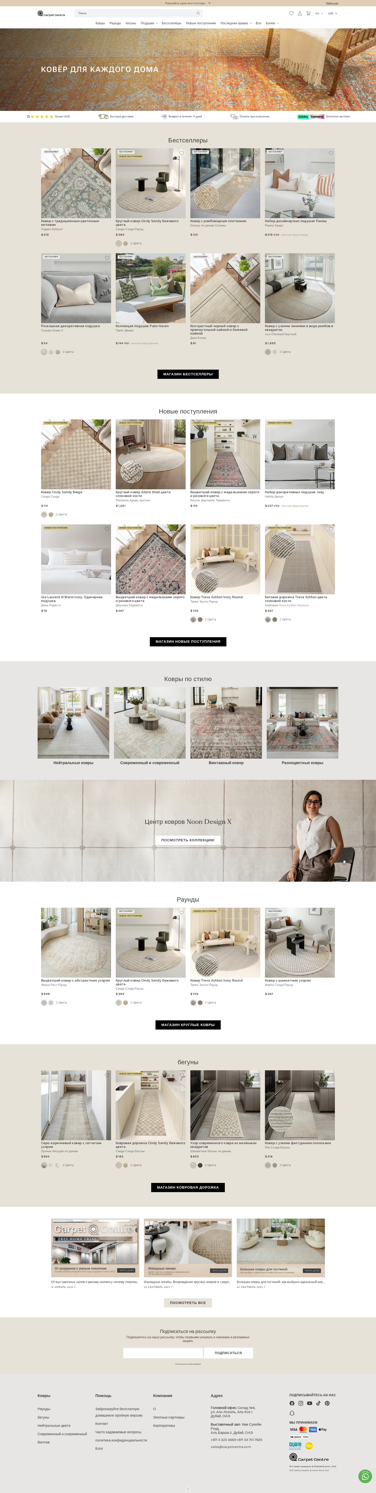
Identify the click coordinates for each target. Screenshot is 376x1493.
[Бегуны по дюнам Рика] (274, 1165)
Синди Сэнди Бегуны (130, 1151)
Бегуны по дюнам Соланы (208, 225)
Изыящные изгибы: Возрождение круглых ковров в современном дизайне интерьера (188, 1282)
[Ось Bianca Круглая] (274, 352)
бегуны (188, 1062)
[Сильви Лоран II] (57, 352)
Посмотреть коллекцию (188, 840)
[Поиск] (198, 13)
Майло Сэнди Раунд (279, 985)
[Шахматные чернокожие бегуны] (200, 1165)
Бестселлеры (188, 141)
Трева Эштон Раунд (204, 601)
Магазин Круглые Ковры (188, 1025)
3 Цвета (68, 352)
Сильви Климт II (52, 330)
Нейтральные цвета (54, 1425)
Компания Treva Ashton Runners (287, 605)
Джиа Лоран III (51, 605)
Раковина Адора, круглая (133, 500)
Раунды (188, 900)
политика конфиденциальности (121, 1440)
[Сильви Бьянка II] (51, 352)
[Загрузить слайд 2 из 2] (350, 861)
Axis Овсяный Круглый (280, 334)
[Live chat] (365, 1476)
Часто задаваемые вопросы (118, 1432)
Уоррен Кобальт (52, 229)
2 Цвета (135, 243)
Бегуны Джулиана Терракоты (210, 500)
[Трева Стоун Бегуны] (274, 619)
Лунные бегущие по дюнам (59, 1151)
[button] (148, 21)
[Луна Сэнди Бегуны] (57, 1165)
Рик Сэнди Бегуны (277, 1147)
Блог (99, 1448)
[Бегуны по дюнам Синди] (125, 1165)
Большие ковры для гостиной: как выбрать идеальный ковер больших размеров (281, 1282)
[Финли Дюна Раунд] (51, 1002)
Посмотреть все (188, 1303)
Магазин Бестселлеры (188, 374)
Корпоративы (164, 1425)
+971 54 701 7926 (249, 1440)
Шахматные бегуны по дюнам (210, 1151)
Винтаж (44, 1442)
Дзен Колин (198, 338)
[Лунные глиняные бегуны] (51, 1165)
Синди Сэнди (50, 496)
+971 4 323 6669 (223, 1440)
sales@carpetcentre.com (231, 1447)
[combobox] (138, 13)
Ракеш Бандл (274, 225)
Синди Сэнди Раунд (129, 229)
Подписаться (228, 1353)
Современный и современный (62, 1434)
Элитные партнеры (169, 1417)
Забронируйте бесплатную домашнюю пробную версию (119, 1412)
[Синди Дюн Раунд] (125, 243)
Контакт (101, 1424)
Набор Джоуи (274, 496)
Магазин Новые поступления (188, 641)
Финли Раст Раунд (54, 985)
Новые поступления (188, 412)
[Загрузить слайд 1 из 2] (344, 861)
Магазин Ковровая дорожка (188, 1187)
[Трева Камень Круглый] (200, 619)
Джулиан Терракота (129, 605)
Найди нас (332, 3)
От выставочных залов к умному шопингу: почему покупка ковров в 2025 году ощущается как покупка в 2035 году (95, 1282)
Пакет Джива (124, 330)
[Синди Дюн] (51, 514)
